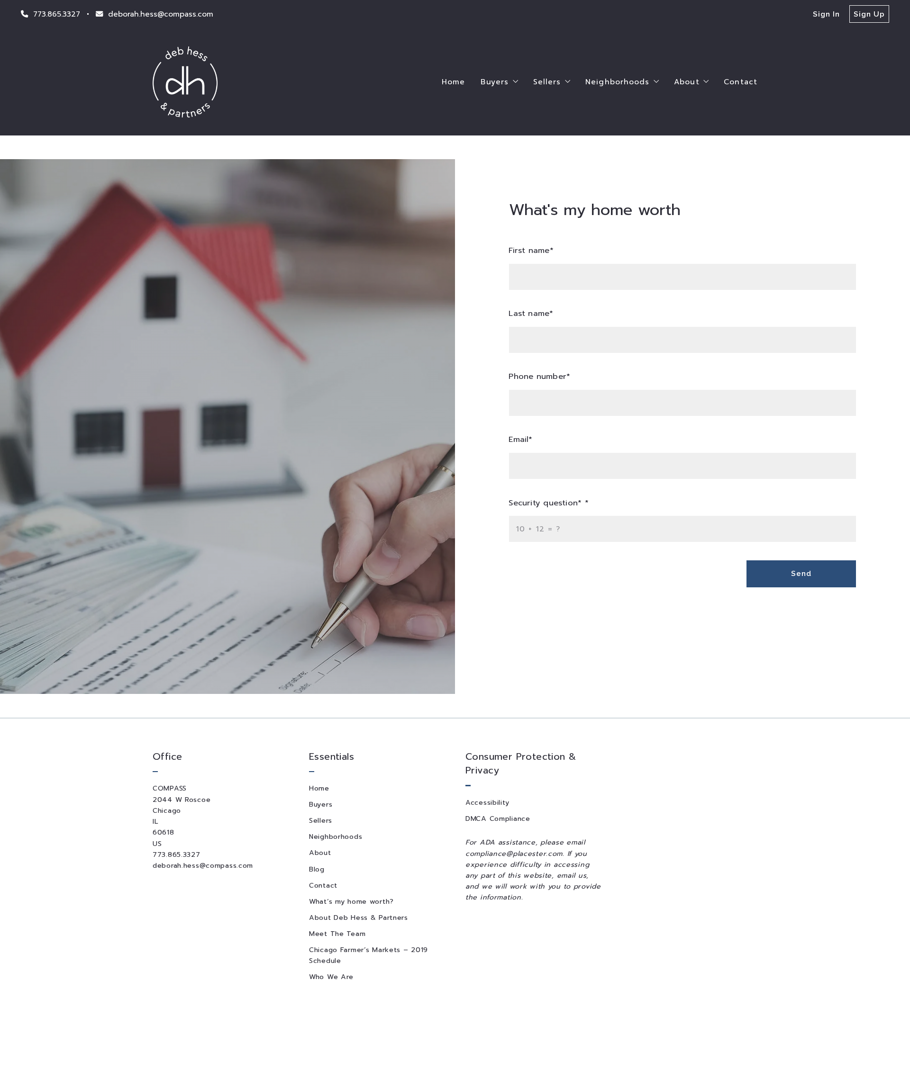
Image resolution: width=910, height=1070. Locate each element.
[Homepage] (185, 81)
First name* (531, 250)
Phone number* (540, 376)
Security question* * (549, 502)
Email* (521, 439)
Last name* (531, 313)
